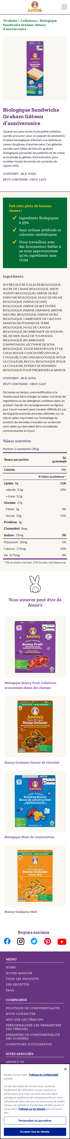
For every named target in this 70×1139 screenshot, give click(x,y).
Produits (10, 20)
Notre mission (19, 973)
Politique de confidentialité (33, 1008)
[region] (35, 1101)
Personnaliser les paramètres (35, 1120)
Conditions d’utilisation (29, 1044)
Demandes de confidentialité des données (33, 1036)
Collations (29, 20)
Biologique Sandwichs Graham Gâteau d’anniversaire (30, 24)
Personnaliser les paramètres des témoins (34, 1027)
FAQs (10, 990)
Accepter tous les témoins (35, 1131)
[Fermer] (65, 1069)
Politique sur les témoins (32, 1108)
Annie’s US (15, 1062)
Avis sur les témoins (24, 1019)
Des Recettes (17, 984)
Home (11, 967)
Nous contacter (21, 1014)
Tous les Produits (22, 979)
